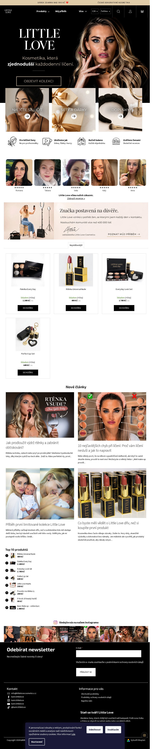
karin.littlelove (17, 696)
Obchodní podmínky (90, 694)
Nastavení (36, 741)
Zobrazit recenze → (76, 198)
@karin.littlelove (18, 707)
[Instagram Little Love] (144, 735)
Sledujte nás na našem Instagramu (79, 622)
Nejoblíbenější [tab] (76, 245)
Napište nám (86, 700)
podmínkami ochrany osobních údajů (124, 662)
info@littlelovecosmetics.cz (23, 693)
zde (73, 734)
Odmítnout (95, 729)
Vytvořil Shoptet (138, 740)
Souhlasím (113, 729)
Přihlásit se (86, 672)
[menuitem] (43, 11)
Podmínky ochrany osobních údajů (96, 697)
